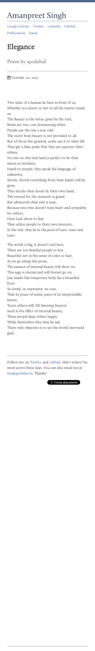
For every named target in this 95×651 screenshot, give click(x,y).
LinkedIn (54, 26)
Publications (16, 33)
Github (55, 362)
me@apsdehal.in (20, 373)
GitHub (69, 26)
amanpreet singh (36, 16)
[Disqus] (47, 453)
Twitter (38, 26)
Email (33, 33)
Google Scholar (18, 26)
